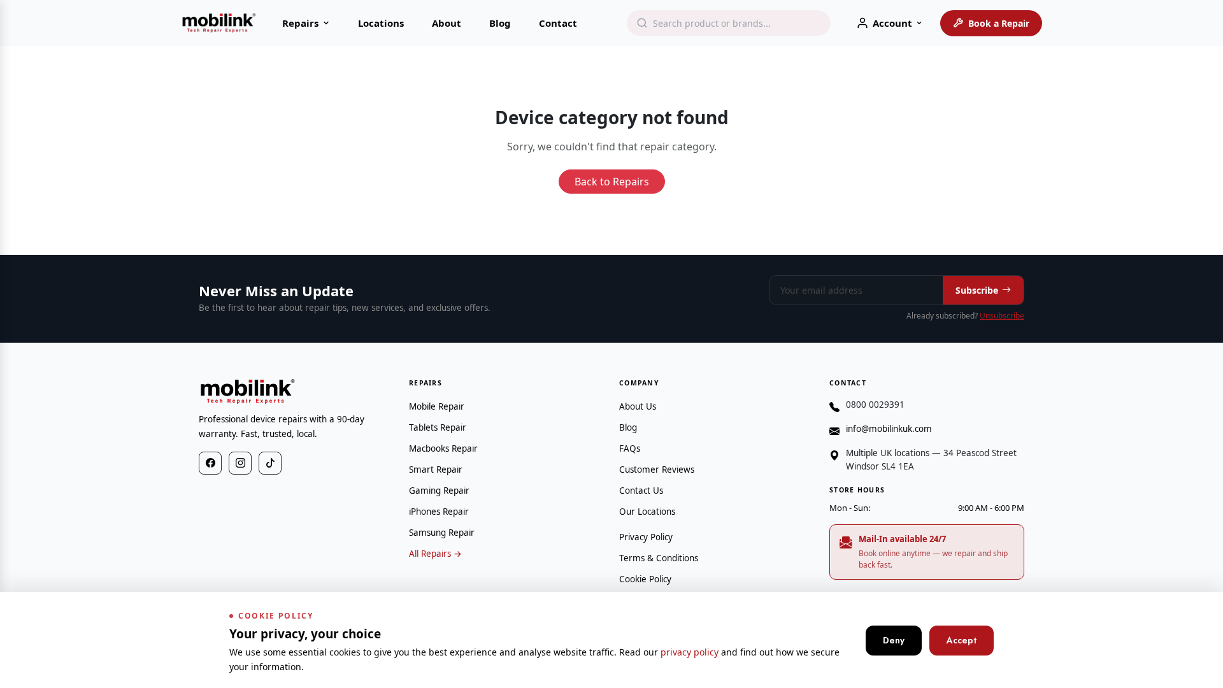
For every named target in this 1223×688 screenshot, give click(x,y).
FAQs (629, 448)
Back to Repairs (612, 182)
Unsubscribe (1002, 315)
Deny (894, 640)
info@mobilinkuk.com (889, 428)
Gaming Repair (439, 490)
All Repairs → (435, 553)
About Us (637, 406)
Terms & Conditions (658, 558)
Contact (558, 23)
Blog (500, 23)
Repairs (300, 23)
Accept (961, 640)
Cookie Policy (645, 579)
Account (892, 23)
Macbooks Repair (443, 448)
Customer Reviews (656, 469)
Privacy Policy (646, 537)
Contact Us (641, 490)
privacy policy (690, 652)
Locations (381, 23)
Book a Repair (998, 23)
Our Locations (647, 511)
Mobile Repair (436, 406)
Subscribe (976, 290)
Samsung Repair (442, 532)
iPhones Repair (439, 511)
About (446, 23)
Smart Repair (435, 469)
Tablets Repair (437, 427)
